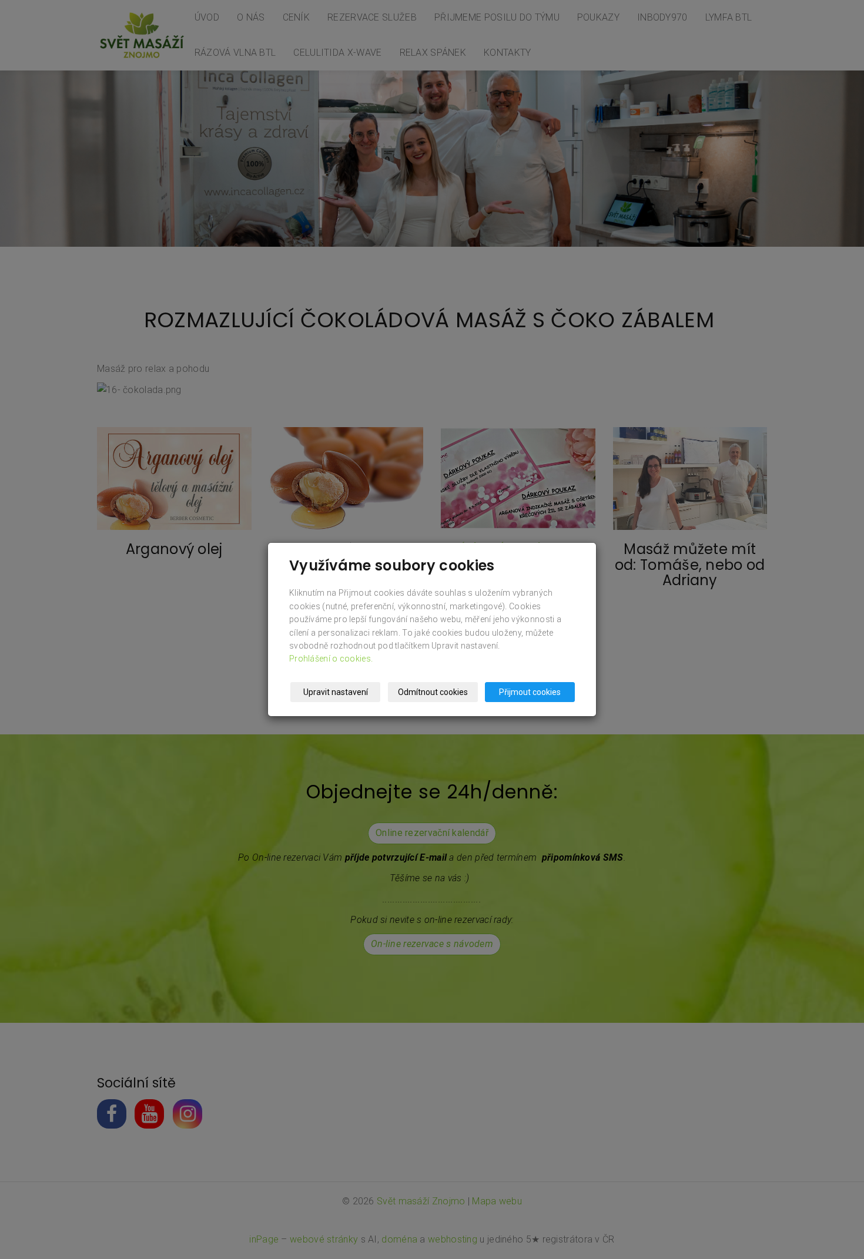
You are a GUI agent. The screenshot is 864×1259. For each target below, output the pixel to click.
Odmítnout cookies (433, 692)
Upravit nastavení (335, 692)
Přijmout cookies (530, 692)
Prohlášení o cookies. (331, 658)
